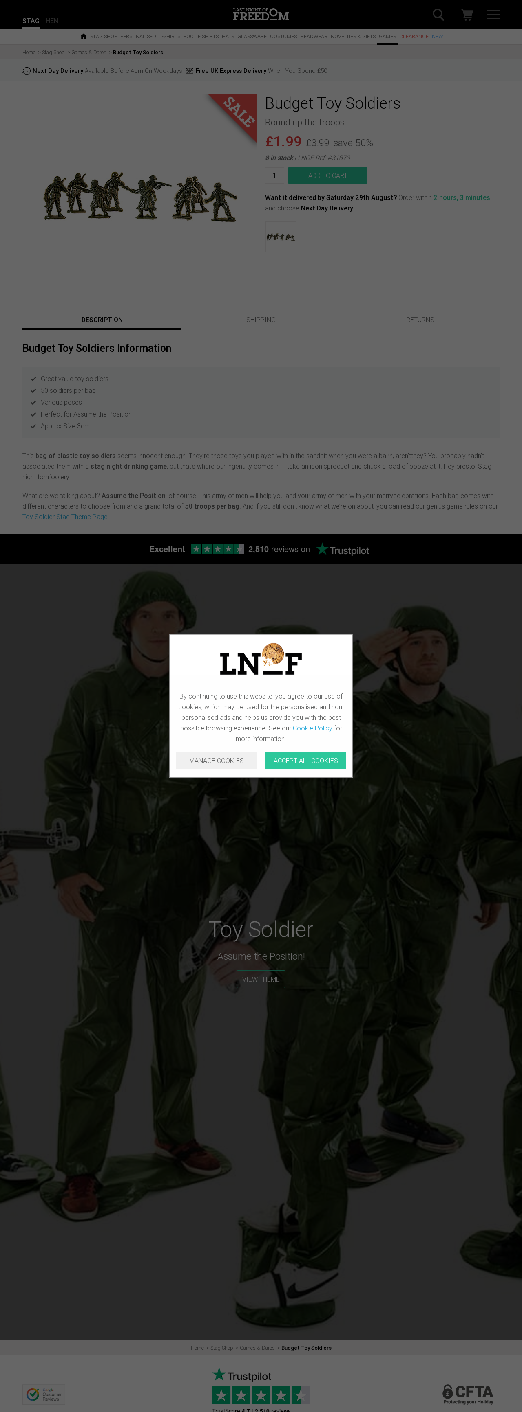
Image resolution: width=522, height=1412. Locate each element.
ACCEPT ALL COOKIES (306, 760)
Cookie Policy (312, 728)
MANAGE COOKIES (216, 760)
